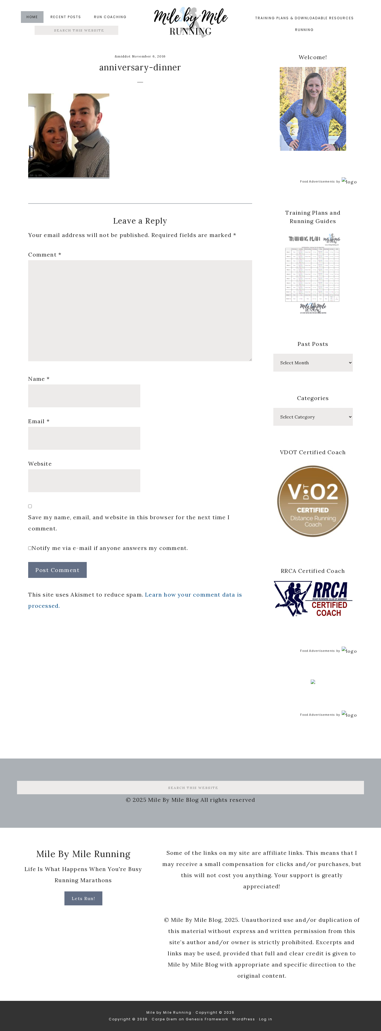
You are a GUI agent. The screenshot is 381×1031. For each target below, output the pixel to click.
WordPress (243, 1019)
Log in (266, 1019)
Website (40, 463)
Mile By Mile (190, 23)
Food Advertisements (317, 181)
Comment (44, 254)
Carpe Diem (164, 1019)
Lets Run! (83, 898)
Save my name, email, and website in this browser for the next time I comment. (129, 523)
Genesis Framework (207, 1019)
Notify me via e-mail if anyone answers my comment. (110, 547)
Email (38, 421)
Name (39, 378)
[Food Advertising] (313, 682)
